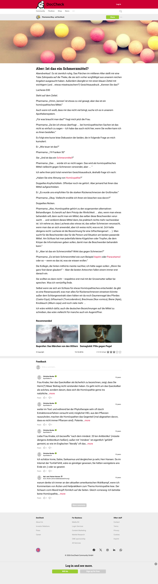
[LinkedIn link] (114, 550)
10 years (118, 377)
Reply (39, 398)
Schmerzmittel (64, 157)
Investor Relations (43, 526)
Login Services (77, 526)
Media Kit (75, 522)
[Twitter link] (100, 550)
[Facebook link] (94, 550)
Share (112, 17)
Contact (117, 522)
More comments (79, 505)
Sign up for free (93, 571)
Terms (116, 526)
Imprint (116, 539)
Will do (65, 571)
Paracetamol (113, 256)
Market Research (78, 535)
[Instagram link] (107, 550)
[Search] (120, 11)
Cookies (117, 535)
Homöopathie (73, 177)
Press (38, 530)
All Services (76, 543)
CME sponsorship (78, 539)
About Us (39, 522)
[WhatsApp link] (121, 550)
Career (38, 535)
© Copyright (40, 352)
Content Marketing (79, 530)
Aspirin (97, 256)
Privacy (116, 530)
